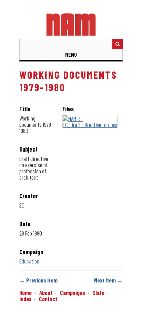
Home (25, 292)
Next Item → (108, 280)
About (45, 292)
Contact (48, 298)
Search (117, 44)
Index (25, 298)
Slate (98, 292)
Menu (71, 54)
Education (29, 261)
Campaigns (72, 292)
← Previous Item (38, 280)
